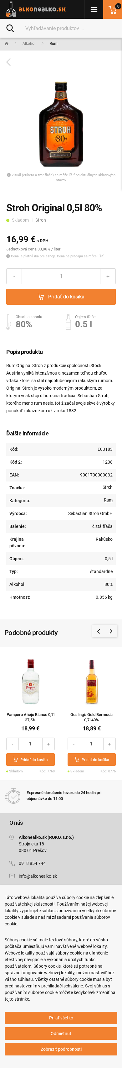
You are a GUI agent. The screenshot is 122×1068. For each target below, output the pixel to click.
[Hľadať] (10, 28)
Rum (108, 499)
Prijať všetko (61, 1017)
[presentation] (98, 631)
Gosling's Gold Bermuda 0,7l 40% (91, 717)
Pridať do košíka (65, 297)
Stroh (40, 220)
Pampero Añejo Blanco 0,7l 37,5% (30, 717)
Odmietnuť (61, 1033)
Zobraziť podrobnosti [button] (61, 1049)
